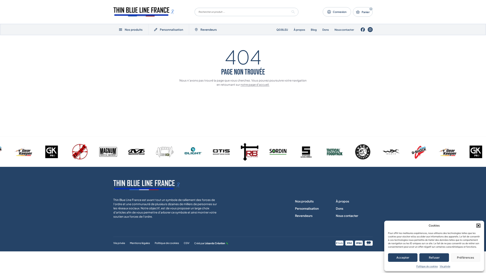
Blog (314, 29)
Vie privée (445, 266)
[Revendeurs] (196, 29)
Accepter (402, 257)
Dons (325, 29)
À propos (299, 29)
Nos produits (304, 201)
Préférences (465, 257)
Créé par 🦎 (211, 243)
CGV (186, 243)
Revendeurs (208, 29)
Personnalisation (171, 29)
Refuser (434, 257)
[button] (478, 226)
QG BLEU (282, 29)
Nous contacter (344, 29)
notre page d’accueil (255, 84)
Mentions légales (140, 243)
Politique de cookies (427, 266)
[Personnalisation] (155, 29)
